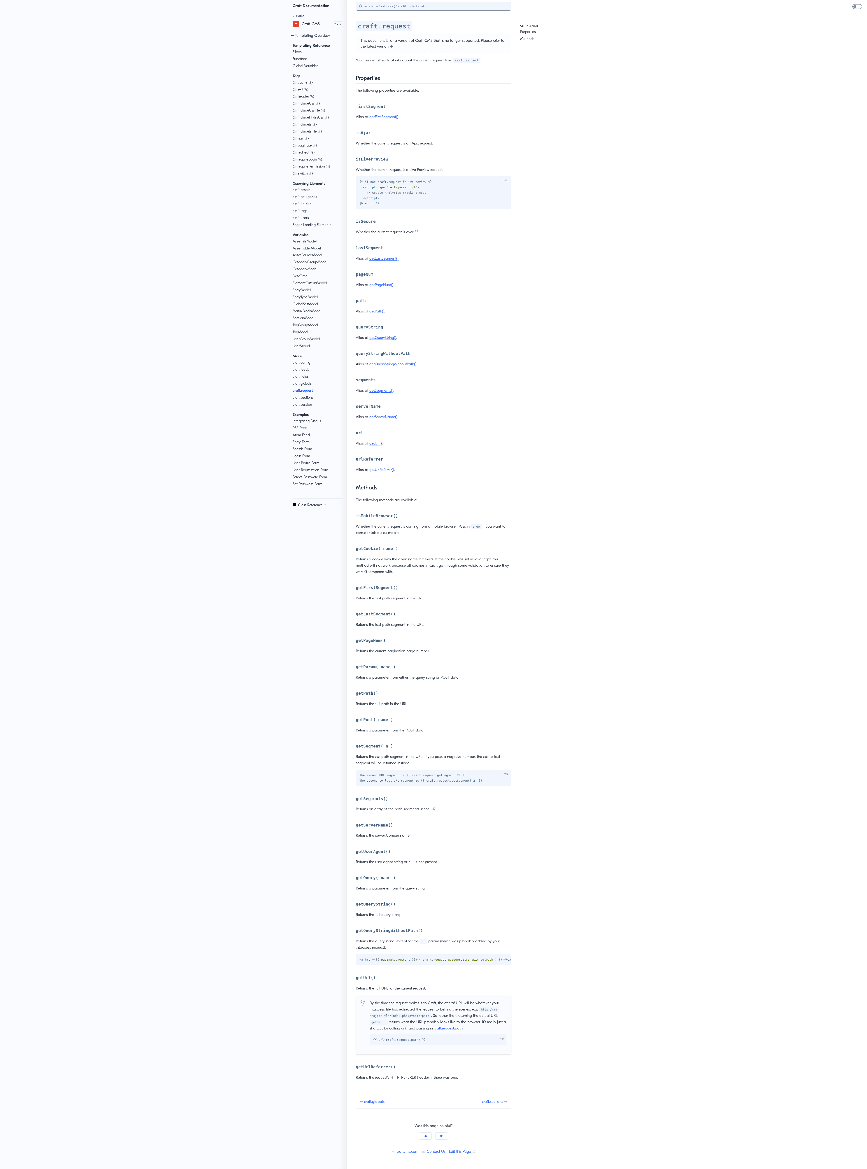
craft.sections (303, 397)
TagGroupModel (305, 325)
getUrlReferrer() (381, 469)
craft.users (301, 218)
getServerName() (383, 417)
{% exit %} (300, 89)
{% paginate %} (305, 145)
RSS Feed (300, 428)
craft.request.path (448, 1028)
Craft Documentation (311, 5)
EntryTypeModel (305, 297)
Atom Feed (301, 435)
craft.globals (302, 383)
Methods (527, 39)
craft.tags (300, 211)
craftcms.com (406, 1151)
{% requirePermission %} (311, 166)
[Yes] (425, 1136)
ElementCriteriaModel (310, 283)
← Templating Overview (310, 35)
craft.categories (305, 197)
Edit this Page (462, 1151)
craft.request (303, 390)
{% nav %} (301, 138)
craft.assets (301, 190)
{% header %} (303, 96)
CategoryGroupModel (310, 262)
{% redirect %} (304, 152)
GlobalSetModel (305, 304)
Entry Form (301, 442)
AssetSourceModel (307, 255)
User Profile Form (306, 463)
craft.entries (302, 204)
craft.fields (301, 376)
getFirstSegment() (383, 116)
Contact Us (435, 1151)
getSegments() (381, 390)
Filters (297, 52)
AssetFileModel (305, 241)
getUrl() (375, 443)
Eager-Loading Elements (312, 225)
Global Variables (305, 66)
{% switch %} (303, 173)
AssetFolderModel (307, 248)
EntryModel (302, 290)
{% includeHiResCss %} (311, 117)
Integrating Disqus (307, 421)
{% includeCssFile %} (309, 110)
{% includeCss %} (306, 103)
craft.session (302, 404)
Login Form (301, 456)
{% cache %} (303, 82)
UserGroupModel (306, 339)
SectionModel (303, 318)
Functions (300, 59)
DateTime (300, 276)
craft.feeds (301, 369)
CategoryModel (305, 269)
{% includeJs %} (305, 124)
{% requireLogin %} (307, 159)
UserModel (301, 346)
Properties (528, 32)
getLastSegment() (384, 258)
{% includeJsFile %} (307, 131)
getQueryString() (382, 337)
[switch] (857, 6)
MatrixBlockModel (307, 311)
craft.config (301, 362)
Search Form (302, 449)
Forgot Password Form (310, 477)
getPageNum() (381, 284)
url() (404, 1028)
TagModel (300, 332)
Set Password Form (307, 484)
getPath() (376, 311)
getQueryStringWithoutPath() (392, 364)
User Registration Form (310, 470)
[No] (441, 1136)
